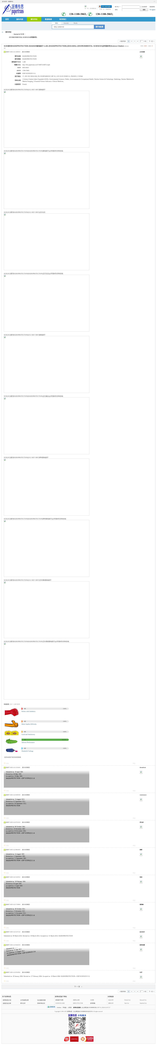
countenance (143, 795)
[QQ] (51, 1007)
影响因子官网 (59, 1000)
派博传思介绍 (7, 1000)
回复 (7, 763)
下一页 (151, 41)
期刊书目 (34, 19)
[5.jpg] (12, 753)
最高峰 (142, 904)
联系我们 (62, 19)
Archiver (59, 1007)
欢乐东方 (142, 932)
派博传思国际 (77, 1007)
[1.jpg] (12, 716)
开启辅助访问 (152, 1)
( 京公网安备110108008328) (88, 1007)
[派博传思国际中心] (13, 9)
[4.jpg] (12, 743)
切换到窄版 (154, 1)
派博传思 (69, 1011)
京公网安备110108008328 (80, 1011)
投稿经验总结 (41, 1003)
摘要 (141, 849)
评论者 (142, 822)
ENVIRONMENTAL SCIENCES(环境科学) (23, 37)
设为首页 (4, 1)
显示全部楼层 (26, 52)
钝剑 (141, 877)
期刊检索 (99, 27)
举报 (134, 763)
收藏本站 (10, 1)
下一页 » (78, 986)
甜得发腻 (142, 945)
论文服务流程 (41, 1000)
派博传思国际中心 (2, 32)
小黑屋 (70, 1007)
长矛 (141, 972)
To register (152, 9)
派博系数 (92, 1003)
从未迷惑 (142, 52)
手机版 (64, 1007)
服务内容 (19, 19)
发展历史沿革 (7, 1003)
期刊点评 (22, 1003)
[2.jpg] (12, 727)
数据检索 (48, 19)
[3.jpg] (12, 735)
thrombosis (143, 767)
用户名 (117, 6)
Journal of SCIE (19, 34)
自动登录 (144, 6)
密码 (116, 9)
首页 (7, 19)
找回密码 (152, 6)
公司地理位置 (24, 1000)
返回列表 (123, 41)
